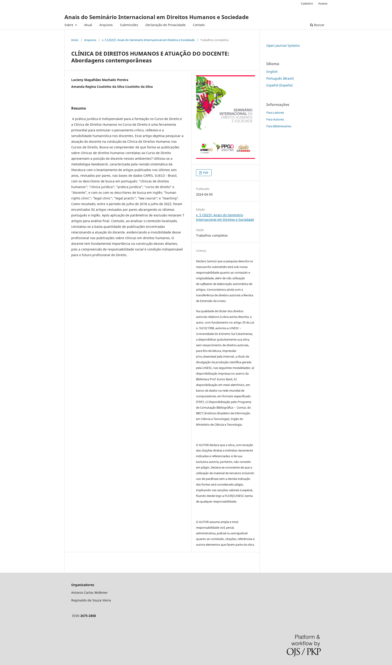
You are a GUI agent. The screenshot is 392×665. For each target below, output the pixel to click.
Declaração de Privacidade (165, 25)
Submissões (129, 25)
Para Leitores (275, 112)
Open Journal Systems (283, 45)
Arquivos (106, 25)
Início (74, 40)
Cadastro (307, 3)
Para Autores (275, 119)
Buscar (318, 25)
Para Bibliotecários (278, 126)
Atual (88, 25)
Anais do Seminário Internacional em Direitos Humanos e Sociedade (156, 17)
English (272, 71)
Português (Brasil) (280, 78)
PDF (205, 173)
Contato (199, 25)
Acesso (323, 3)
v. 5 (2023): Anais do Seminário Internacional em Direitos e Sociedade (148, 40)
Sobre (69, 25)
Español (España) (279, 85)
